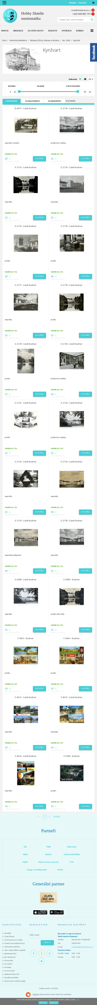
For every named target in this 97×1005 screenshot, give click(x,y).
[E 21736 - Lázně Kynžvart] (71, 243)
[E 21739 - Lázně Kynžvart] (26, 360)
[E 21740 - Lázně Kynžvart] (71, 360)
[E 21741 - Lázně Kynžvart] (26, 419)
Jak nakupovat (9, 957)
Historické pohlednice (18, 40)
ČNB (48, 846)
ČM (25, 846)
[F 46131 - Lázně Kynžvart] (26, 714)
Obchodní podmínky (12, 947)
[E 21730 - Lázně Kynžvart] (71, 125)
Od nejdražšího (54, 101)
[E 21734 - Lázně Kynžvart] (71, 184)
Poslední (56, 816)
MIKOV (48, 854)
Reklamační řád (10, 954)
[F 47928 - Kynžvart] (71, 773)
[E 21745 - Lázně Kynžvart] (26, 537)
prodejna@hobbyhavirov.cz (82, 947)
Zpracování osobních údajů (14, 981)
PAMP (25, 862)
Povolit (43, 1002)
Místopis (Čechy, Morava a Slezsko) (44, 40)
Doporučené (11, 101)
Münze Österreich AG (49, 862)
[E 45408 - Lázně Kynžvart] (26, 596)
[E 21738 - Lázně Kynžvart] (71, 302)
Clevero (35, 994)
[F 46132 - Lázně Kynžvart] (71, 714)
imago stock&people (37, 869)
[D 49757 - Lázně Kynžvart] (26, 125)
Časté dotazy (9, 936)
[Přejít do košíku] (93, 3)
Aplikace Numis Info (11, 974)
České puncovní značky (13, 940)
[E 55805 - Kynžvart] (71, 596)
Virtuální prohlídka (11, 978)
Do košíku (39, 158)
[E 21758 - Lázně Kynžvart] (71, 537)
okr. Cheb (66, 40)
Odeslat (47, 942)
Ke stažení (8, 964)
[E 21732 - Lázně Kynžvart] (26, 184)
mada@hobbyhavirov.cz (81, 10)
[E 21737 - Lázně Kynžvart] (26, 302)
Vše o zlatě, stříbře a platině (14, 950)
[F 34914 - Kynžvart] (71, 655)
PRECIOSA (71, 846)
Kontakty (7, 967)
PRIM (25, 854)
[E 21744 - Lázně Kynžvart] (71, 478)
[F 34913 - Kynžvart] (26, 655)
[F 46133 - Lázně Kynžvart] (26, 773)
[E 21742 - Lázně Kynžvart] (71, 419)
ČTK (72, 862)
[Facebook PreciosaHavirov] (33, 953)
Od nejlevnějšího (32, 101)
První (39, 816)
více (76, 999)
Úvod (4, 40)
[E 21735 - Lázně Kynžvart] (26, 243)
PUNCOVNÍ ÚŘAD (72, 854)
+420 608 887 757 (81, 13)
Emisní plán (8, 960)
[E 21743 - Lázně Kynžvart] (26, 478)
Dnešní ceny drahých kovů (14, 943)
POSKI (60, 869)
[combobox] (91, 79)
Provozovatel (9, 971)
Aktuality (7, 933)
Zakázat (53, 1002)
